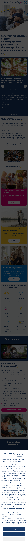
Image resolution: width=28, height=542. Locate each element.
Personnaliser (14, 539)
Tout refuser (14, 534)
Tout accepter (14, 529)
